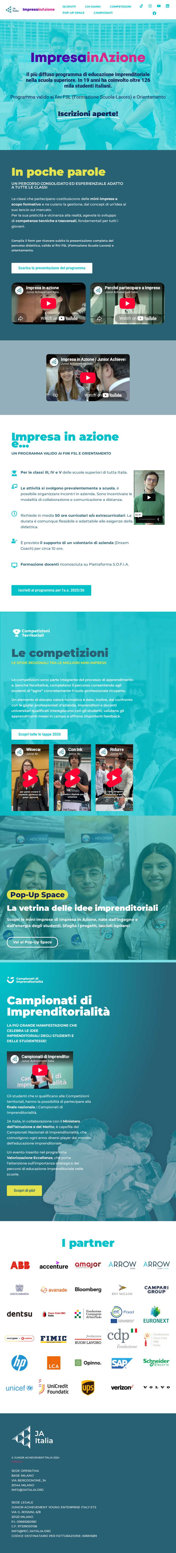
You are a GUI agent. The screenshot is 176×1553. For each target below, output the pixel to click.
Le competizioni (59, 653)
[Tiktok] (141, 6)
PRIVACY (17, 1461)
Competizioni (120, 6)
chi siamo (93, 6)
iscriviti (69, 6)
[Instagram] (150, 6)
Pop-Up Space (74, 12)
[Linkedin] (167, 6)
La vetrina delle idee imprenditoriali (82, 908)
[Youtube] (158, 6)
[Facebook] (154, 13)
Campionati (103, 12)
